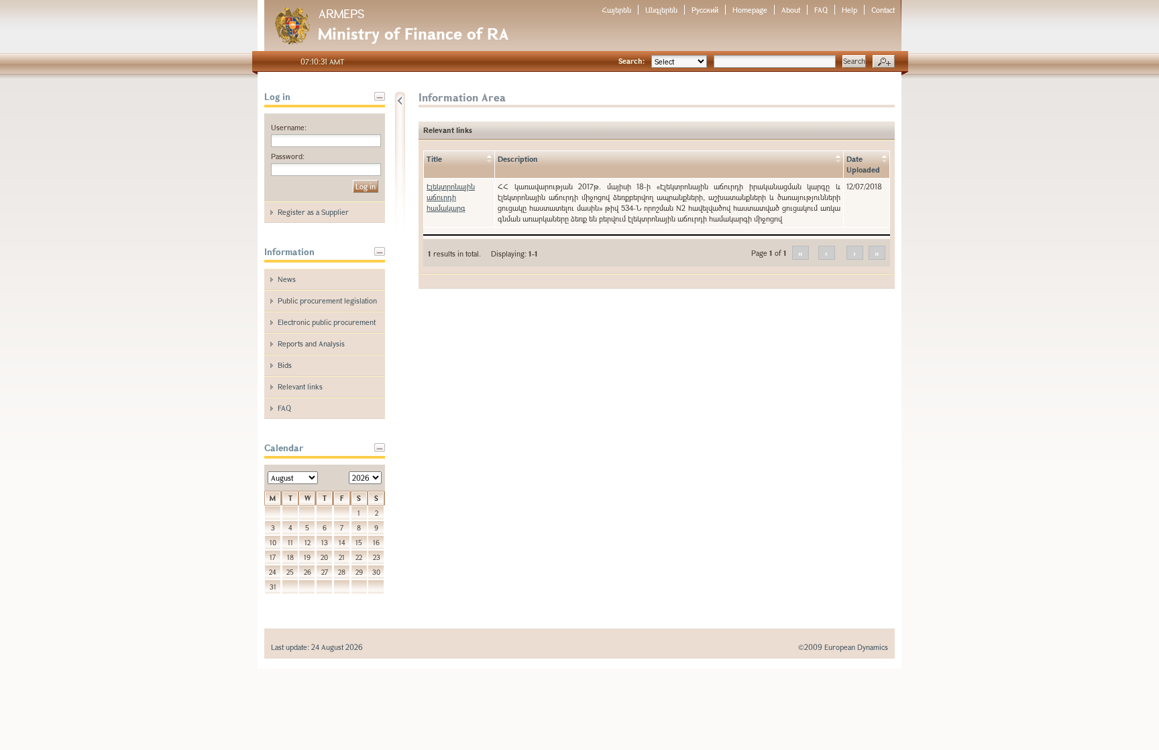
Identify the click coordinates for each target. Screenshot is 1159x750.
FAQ (821, 10)
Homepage (749, 10)
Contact (883, 10)
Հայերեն (616, 10)
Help (849, 10)
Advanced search (884, 61)
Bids (285, 365)
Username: (289, 127)
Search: (631, 61)
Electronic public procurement (327, 322)
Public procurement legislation (327, 300)
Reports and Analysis (311, 343)
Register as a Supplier (313, 212)
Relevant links (300, 386)
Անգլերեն (661, 10)
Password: (288, 156)
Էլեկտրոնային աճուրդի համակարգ (451, 197)
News (287, 279)
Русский (705, 10)
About (790, 10)
